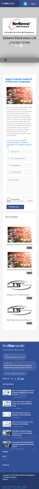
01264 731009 (21, 42)
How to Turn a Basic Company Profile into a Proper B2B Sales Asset (22, 404)
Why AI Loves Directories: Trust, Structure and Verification (22, 423)
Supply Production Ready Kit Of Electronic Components (17, 143)
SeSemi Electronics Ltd (19, 38)
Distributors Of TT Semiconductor (18, 295)
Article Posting (15, 487)
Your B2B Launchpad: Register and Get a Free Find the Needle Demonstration (22, 433)
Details (29, 247)
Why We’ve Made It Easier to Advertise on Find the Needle (21, 414)
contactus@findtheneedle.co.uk (14, 357)
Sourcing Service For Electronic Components (22, 270)
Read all (5, 452)
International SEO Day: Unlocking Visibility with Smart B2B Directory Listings (23, 444)
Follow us (6, 465)
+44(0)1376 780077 (17, 373)
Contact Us (6, 487)
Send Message (14, 207)
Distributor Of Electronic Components (19, 244)
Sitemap (24, 487)
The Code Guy (12, 479)
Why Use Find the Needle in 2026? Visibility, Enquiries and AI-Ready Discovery (23, 392)
